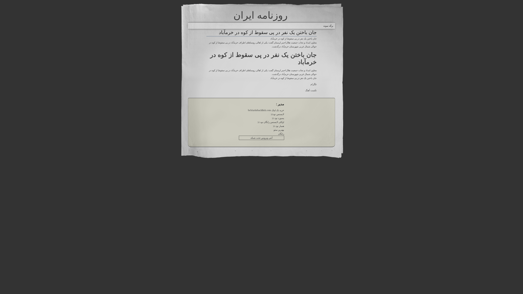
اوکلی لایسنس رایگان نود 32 (270, 121)
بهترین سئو (279, 129)
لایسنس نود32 (277, 114)
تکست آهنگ (311, 90)
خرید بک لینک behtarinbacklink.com (266, 110)
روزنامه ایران (260, 15)
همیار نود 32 (278, 125)
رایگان (281, 133)
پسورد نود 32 (278, 118)
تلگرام (314, 84)
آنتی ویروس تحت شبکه (261, 137)
